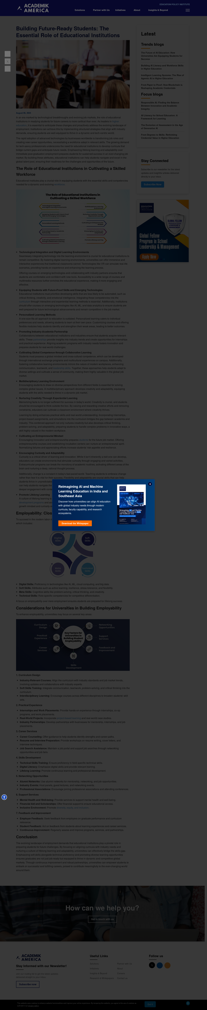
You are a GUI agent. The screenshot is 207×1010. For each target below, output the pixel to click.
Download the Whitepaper (75, 523)
